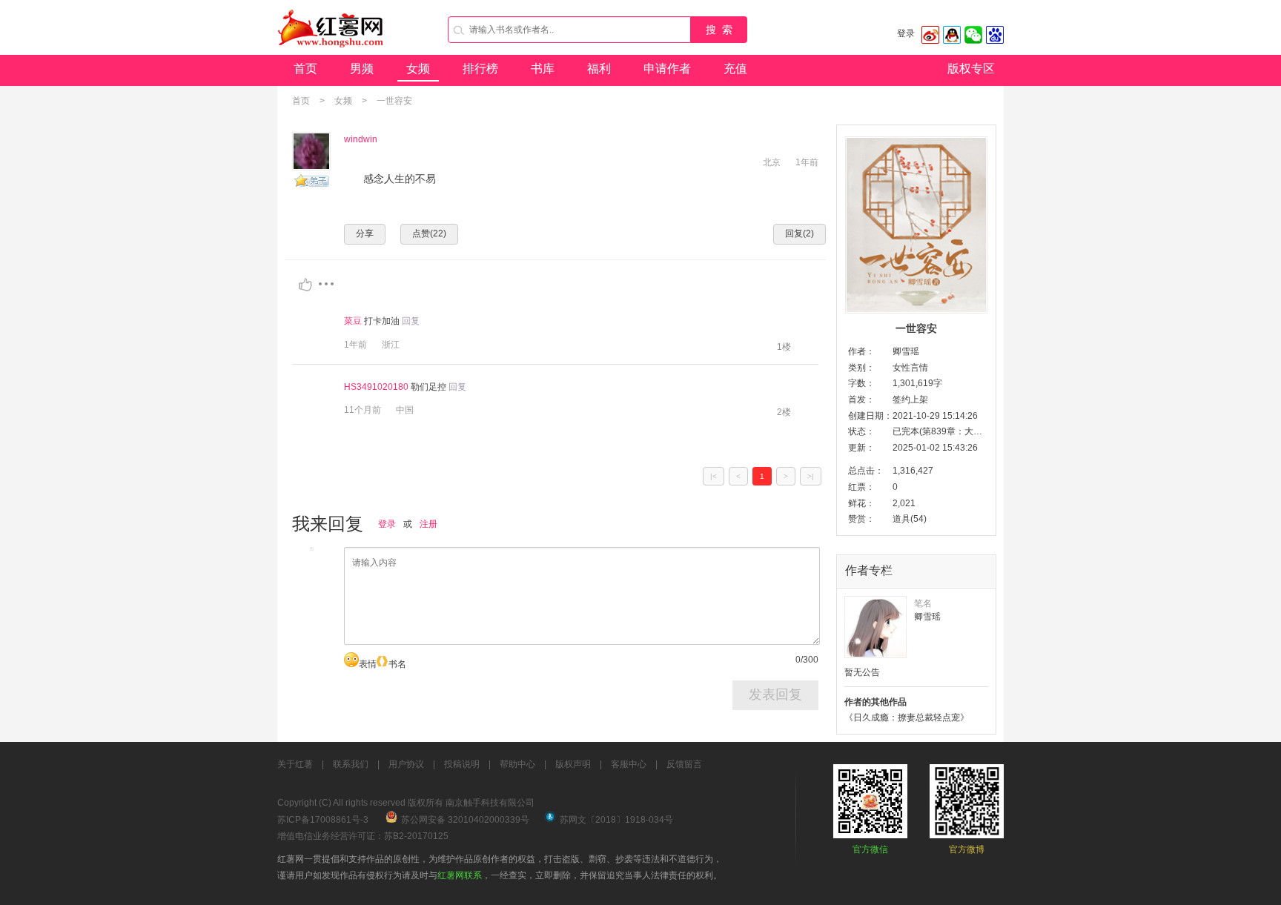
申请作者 (667, 68)
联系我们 (350, 764)
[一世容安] (916, 225)
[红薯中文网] (331, 52)
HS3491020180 (376, 387)
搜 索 (719, 30)
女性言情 (910, 367)
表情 (368, 664)
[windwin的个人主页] (311, 151)
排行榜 (480, 68)
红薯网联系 (459, 875)
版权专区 (971, 68)
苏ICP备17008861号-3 (322, 820)
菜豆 (353, 321)
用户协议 (406, 764)
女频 (418, 68)
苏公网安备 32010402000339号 (465, 820)
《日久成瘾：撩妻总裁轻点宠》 (906, 717)
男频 (362, 68)
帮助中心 (517, 764)
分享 (365, 233)
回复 (411, 321)
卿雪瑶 (906, 351)
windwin (360, 139)
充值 (735, 68)
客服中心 (628, 764)
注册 (428, 524)
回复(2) (799, 233)
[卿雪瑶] (875, 627)
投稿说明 (462, 764)
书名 (397, 664)
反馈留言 (684, 764)
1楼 (784, 347)
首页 (305, 68)
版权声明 (573, 764)
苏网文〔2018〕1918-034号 (616, 820)
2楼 (784, 412)
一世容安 (394, 101)
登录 (906, 33)
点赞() (429, 233)
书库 (543, 68)
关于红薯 (295, 764)
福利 (599, 68)
